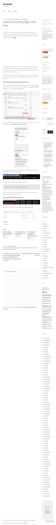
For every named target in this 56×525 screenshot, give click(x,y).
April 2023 (46, 372)
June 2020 (46, 443)
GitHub (14, 37)
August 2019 (46, 454)
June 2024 (46, 347)
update (49, 322)
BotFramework (47, 233)
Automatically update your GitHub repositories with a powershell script (47, 192)
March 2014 (46, 491)
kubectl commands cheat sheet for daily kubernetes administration (20, 233)
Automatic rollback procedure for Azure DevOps (30, 254)
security (50, 319)
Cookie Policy (25, 522)
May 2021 (46, 422)
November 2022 (47, 383)
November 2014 (47, 486)
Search (43, 129)
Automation (46, 226)
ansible (45, 287)
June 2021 (46, 420)
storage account (45, 320)
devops (45, 306)
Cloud (45, 239)
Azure (45, 230)
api (48, 287)
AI (44, 221)
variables (44, 324)
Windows (46, 275)
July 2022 (46, 393)
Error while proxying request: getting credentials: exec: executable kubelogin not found (32, 234)
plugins (35, 247)
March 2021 (46, 427)
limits (16, 247)
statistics (13, 249)
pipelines (44, 315)
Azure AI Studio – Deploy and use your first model (48, 165)
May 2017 (46, 475)
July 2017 (46, 473)
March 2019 (46, 459)
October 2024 (46, 342)
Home (4, 11)
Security (45, 260)
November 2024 (47, 340)
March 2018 (46, 470)
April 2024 (46, 351)
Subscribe (49, 118)
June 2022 (46, 395)
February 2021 (47, 429)
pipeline (47, 313)
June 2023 (46, 367)
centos (48, 299)
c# (45, 299)
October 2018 (46, 461)
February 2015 (47, 484)
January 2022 (46, 406)
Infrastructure (47, 249)
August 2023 (46, 363)
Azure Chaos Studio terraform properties (48, 151)
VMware (45, 271)
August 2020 (46, 438)
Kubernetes (13, 246)
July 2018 (46, 468)
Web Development (47, 273)
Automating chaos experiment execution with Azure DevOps (48, 155)
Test (43, 179)
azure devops (46, 297)
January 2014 (46, 496)
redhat (51, 317)
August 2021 (46, 415)
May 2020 (46, 445)
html (46, 308)
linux (50, 310)
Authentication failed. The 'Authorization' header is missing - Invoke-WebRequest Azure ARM (47, 198)
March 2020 (46, 450)
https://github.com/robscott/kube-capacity (13, 197)
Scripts (45, 258)
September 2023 (47, 360)
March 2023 (46, 374)
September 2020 (47, 436)
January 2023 (46, 379)
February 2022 (47, 404)
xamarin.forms (50, 328)
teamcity (51, 320)
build (43, 299)
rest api (46, 319)
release (43, 319)
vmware (44, 326)
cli (50, 299)
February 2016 (47, 477)
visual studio (48, 324)
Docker (45, 244)
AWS (45, 228)
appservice (44, 289)
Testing (45, 265)
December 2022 (47, 381)
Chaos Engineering (48, 237)
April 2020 (46, 448)
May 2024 (46, 349)
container (48, 301)
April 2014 (46, 489)
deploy (49, 303)
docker (50, 306)
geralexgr (17, 19)
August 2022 (46, 390)
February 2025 (47, 338)
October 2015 (46, 480)
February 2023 (47, 376)
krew (8, 247)
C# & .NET (46, 235)
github (43, 308)
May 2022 (46, 397)
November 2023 (47, 356)
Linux (45, 253)
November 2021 (47, 409)
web (46, 326)
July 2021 (46, 418)
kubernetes (12, 247)
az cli (48, 289)
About (9, 11)
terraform (45, 322)
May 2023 (46, 370)
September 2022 (47, 388)
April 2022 (46, 399)
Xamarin (45, 277)
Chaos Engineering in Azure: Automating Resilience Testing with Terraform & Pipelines (48, 145)
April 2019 (46, 457)
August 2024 (46, 344)
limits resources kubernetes (24, 247)
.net (43, 287)
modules (43, 313)
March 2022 (46, 402)
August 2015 (46, 482)
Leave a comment (24, 19)
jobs (51, 308)
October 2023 (46, 358)
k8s (6, 247)
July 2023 (46, 365)
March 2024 (46, 354)
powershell (45, 317)
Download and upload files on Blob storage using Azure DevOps (47, 204)
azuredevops (46, 295)
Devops (9, 246)
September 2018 (47, 463)
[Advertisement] (21, 53)
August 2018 (46, 466)
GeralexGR (7, 4)
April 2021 (46, 425)
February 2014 (47, 493)
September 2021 (47, 413)
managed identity (46, 311)
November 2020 (47, 431)
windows (44, 328)
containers (45, 303)
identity (48, 308)
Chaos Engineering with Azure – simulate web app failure (48, 160)
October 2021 (46, 411)
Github (45, 246)
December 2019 (47, 452)
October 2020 (46, 434)
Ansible (45, 223)
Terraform (46, 262)
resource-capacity (7, 249)
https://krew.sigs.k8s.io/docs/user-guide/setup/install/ (15, 82)
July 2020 (46, 441)
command (44, 301)
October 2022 (46, 386)
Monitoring (46, 256)
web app (49, 326)
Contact (15, 11)
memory (32, 247)
